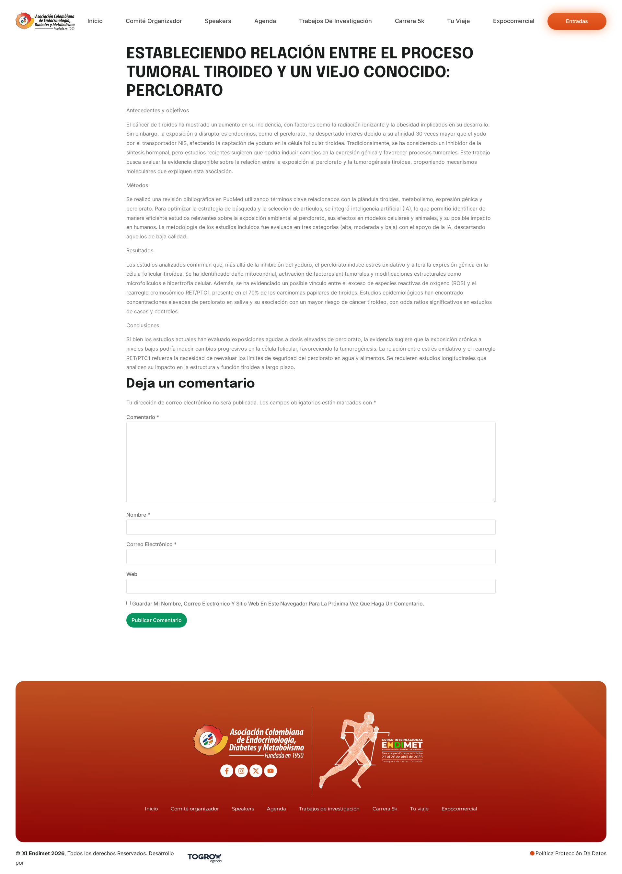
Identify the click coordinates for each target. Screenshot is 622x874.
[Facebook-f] (226, 770)
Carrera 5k (409, 21)
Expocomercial (514, 21)
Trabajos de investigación (335, 21)
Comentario (142, 417)
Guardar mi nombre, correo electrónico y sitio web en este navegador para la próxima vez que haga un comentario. (278, 603)
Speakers (218, 21)
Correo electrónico (151, 544)
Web (131, 574)
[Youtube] (270, 770)
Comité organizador (154, 21)
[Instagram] (241, 770)
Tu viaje (458, 21)
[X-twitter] (255, 770)
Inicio (95, 21)
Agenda (265, 21)
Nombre (138, 514)
